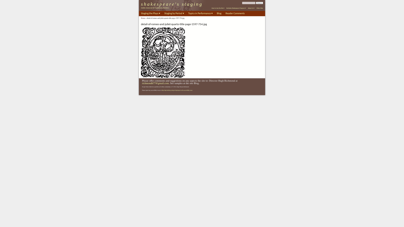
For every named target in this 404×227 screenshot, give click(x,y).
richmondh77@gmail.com (155, 83)
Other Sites (259, 8)
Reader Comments (235, 13)
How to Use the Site (218, 8)
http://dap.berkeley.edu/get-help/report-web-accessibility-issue (177, 90)
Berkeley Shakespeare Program (236, 8)
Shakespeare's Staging (172, 4)
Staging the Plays (150, 13)
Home (143, 18)
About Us (251, 8)
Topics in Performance (200, 13)
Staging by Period (174, 13)
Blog (219, 13)
